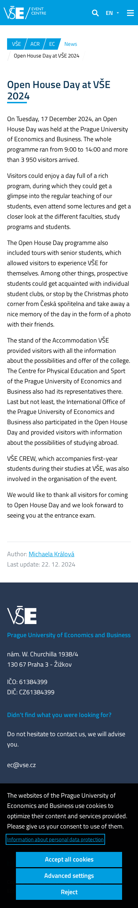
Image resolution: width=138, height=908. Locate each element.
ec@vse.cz (21, 765)
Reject (69, 892)
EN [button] (109, 13)
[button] (95, 12)
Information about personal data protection (55, 839)
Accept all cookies (69, 859)
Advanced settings (69, 875)
